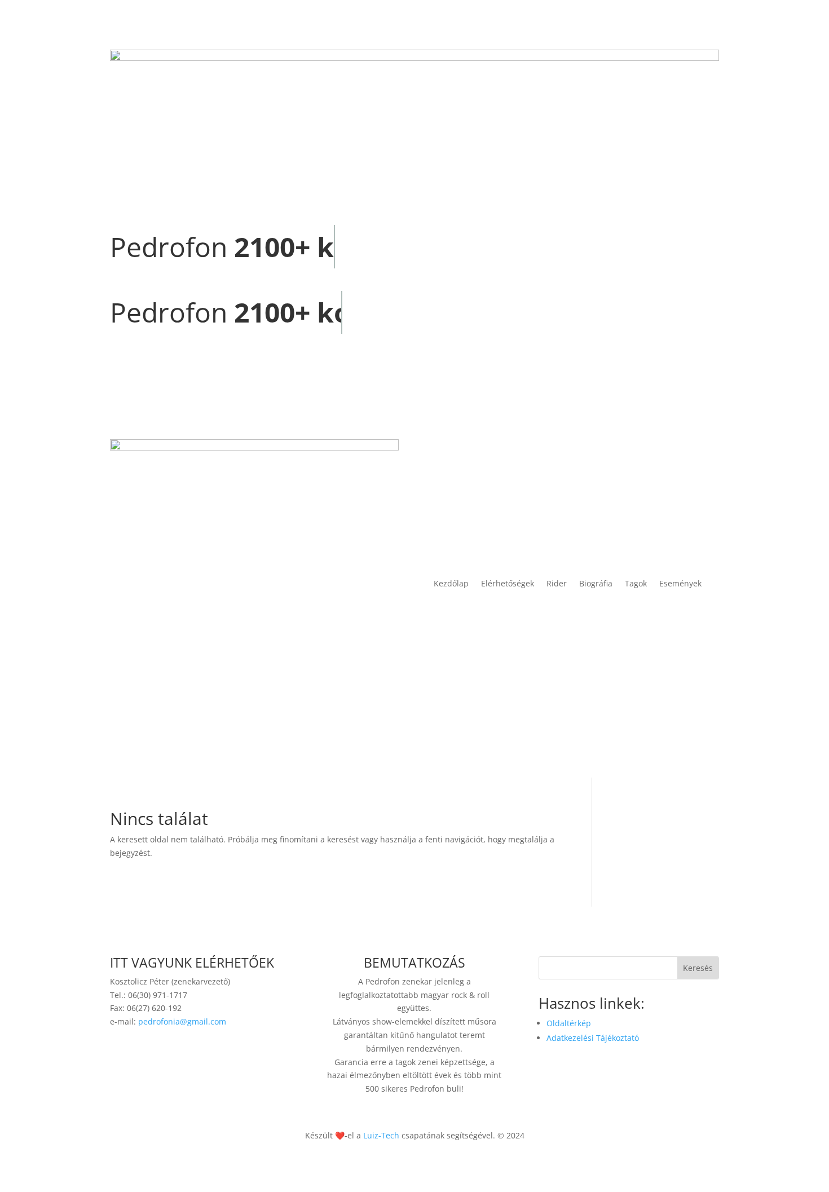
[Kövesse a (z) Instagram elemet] (211, 1054)
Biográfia (595, 583)
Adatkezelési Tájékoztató (592, 1037)
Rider (556, 583)
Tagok (636, 583)
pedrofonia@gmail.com (182, 1021)
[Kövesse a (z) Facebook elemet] (189, 1054)
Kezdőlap (451, 583)
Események (680, 583)
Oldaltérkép (568, 1023)
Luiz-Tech (381, 1135)
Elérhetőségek (507, 583)
